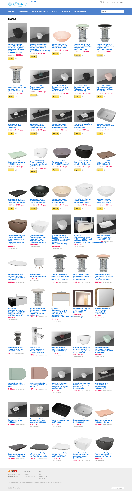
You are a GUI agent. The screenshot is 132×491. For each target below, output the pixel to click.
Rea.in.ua (42, 478)
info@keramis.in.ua (14, 474)
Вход (113, 2)
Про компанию (80, 11)
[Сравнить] (16, 58)
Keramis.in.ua (43, 476)
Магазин (27, 471)
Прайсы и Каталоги (40, 11)
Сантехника (23, 11)
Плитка (11, 11)
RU (35, 1)
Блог (40, 471)
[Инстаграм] (12, 472)
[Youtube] (15, 472)
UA (32, 1)
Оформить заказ (29, 476)
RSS (40, 474)
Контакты (66, 11)
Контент (55, 11)
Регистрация (119, 2)
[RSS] (9, 472)
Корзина (26, 474)
